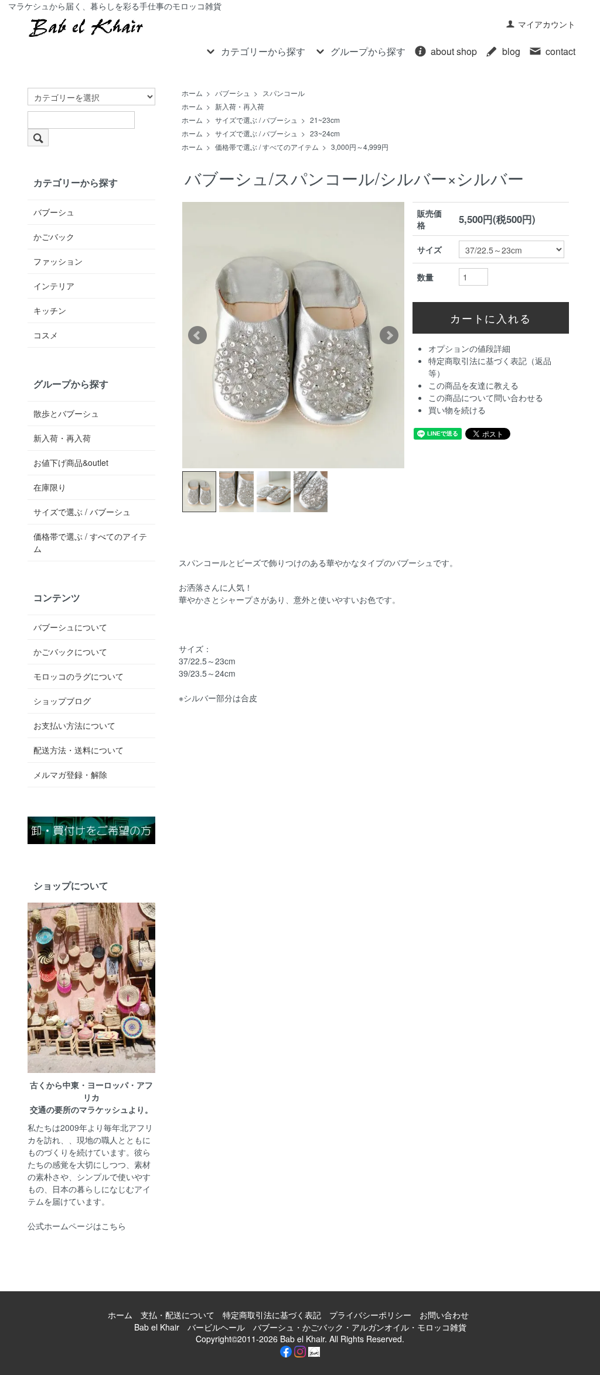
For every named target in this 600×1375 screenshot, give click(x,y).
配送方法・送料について (78, 750)
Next (389, 335)
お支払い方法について (74, 725)
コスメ (45, 335)
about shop (454, 51)
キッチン (49, 310)
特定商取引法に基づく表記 (272, 1315)
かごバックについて (70, 651)
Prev (197, 335)
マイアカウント (546, 24)
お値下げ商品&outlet (70, 462)
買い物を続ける (457, 410)
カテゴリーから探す (263, 51)
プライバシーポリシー (370, 1315)
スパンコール (283, 93)
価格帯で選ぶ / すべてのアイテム (267, 147)
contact (560, 51)
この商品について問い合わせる (485, 397)
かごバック (53, 236)
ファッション (58, 261)
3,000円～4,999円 (359, 147)
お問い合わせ (444, 1315)
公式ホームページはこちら (77, 1226)
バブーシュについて (70, 627)
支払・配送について (177, 1315)
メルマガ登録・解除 (70, 774)
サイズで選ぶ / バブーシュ (256, 120)
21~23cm (325, 120)
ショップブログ (62, 701)
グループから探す (367, 51)
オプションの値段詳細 (469, 348)
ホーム (192, 93)
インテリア (53, 286)
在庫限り (49, 487)
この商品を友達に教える (473, 385)
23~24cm (325, 133)
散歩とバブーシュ (66, 413)
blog (511, 51)
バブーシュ (232, 93)
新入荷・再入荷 (239, 106)
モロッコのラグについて (78, 676)
